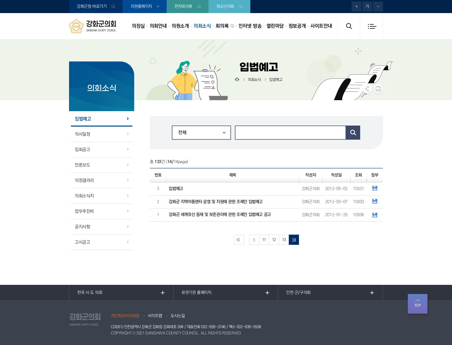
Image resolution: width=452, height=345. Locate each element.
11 (264, 240)
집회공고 (82, 149)
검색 (353, 133)
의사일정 (82, 134)
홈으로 (237, 79)
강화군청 (91, 6)
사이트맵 (155, 316)
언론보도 (82, 165)
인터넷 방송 (250, 26)
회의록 (222, 26)
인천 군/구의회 (298, 292)
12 (274, 240)
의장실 (138, 26)
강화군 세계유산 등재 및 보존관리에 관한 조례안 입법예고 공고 (220, 214)
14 (294, 240)
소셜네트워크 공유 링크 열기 (367, 88)
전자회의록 (183, 6)
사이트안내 (321, 26)
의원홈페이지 (141, 6)
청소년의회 (225, 6)
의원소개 (180, 26)
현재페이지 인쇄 (378, 88)
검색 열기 (348, 26)
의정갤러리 (84, 180)
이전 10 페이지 (254, 240)
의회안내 (158, 26)
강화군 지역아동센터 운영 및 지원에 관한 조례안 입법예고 (216, 202)
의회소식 (202, 26)
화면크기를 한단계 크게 (356, 7)
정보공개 (297, 26)
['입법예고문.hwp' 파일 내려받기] (374, 215)
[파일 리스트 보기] (374, 188)
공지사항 (82, 226)
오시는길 (178, 316)
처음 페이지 (239, 240)
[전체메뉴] (371, 26)
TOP (417, 305)
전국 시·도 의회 (89, 292)
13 (284, 240)
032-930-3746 (213, 327)
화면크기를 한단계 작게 (378, 7)
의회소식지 (84, 196)
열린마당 (275, 26)
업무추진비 (84, 211)
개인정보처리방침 (125, 316)
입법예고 (83, 119)
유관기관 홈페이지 (196, 292)
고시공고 (82, 242)
